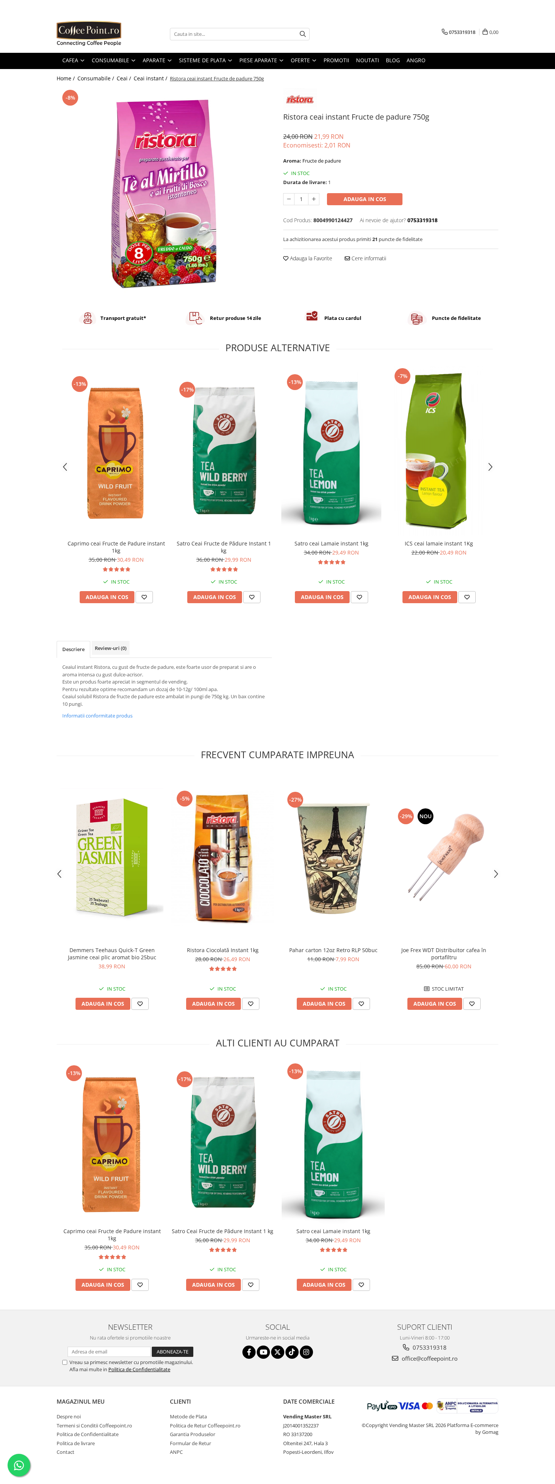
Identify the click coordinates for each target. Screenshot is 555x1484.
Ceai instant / (151, 78)
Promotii (336, 60)
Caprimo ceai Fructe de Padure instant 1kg (116, 547)
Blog (393, 60)
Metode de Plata (188, 1416)
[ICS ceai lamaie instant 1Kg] (439, 451)
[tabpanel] (164, 193)
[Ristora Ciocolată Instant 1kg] (222, 858)
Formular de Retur (190, 1443)
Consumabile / (96, 78)
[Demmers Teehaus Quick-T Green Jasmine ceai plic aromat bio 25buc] (111, 858)
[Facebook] (249, 1352)
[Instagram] (306, 1352)
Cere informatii (368, 258)
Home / (66, 78)
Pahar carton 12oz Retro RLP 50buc (333, 950)
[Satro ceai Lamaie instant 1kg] (331, 451)
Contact (65, 1452)
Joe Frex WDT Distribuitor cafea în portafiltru (443, 953)
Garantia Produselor (192, 1434)
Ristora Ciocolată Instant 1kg (223, 950)
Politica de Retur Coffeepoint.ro (205, 1425)
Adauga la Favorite (310, 258)
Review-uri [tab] (110, 648)
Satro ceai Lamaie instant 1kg (331, 543)
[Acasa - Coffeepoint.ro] (94, 34)
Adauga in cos (365, 199)
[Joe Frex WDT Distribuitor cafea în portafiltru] (443, 858)
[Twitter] (277, 1352)
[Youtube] (263, 1352)
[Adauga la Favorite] (144, 597)
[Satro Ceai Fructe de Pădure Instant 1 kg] (224, 451)
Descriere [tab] (73, 649)
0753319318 (429, 1347)
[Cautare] (303, 34)
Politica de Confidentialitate (139, 1369)
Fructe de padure (321, 160)
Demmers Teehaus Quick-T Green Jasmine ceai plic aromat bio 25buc (112, 953)
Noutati (367, 60)
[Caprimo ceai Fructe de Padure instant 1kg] (116, 451)
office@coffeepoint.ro (429, 1358)
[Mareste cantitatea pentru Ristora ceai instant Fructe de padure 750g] (313, 199)
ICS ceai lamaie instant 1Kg (439, 543)
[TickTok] (292, 1352)
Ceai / (125, 78)
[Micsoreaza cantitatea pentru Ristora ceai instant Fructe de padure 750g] (288, 199)
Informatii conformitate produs (97, 715)
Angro (416, 60)
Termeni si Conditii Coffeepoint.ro (94, 1425)
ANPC (176, 1452)
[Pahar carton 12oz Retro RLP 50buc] (333, 858)
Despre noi (69, 1416)
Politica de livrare (76, 1443)
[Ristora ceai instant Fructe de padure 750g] (164, 193)
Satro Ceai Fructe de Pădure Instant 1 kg (224, 547)
